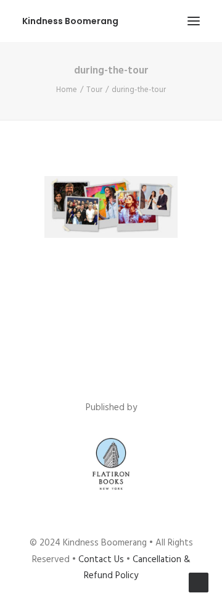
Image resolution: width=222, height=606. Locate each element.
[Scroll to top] (198, 582)
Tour (94, 89)
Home (66, 89)
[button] (193, 21)
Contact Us (101, 559)
